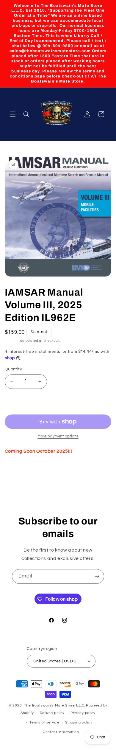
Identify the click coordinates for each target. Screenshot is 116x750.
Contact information (61, 732)
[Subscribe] (97, 576)
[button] (12, 114)
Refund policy (52, 713)
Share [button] (17, 470)
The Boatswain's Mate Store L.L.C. (54, 705)
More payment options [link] (58, 436)
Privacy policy (82, 713)
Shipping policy (78, 722)
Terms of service (44, 722)
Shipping (12, 340)
